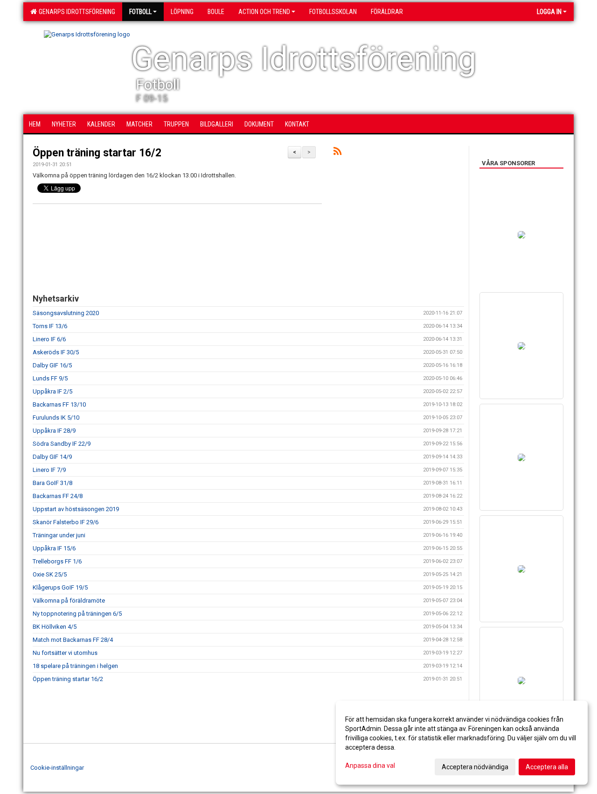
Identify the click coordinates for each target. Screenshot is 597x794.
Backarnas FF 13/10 (59, 404)
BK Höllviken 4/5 (54, 626)
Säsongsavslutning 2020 (66, 312)
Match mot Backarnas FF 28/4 (73, 639)
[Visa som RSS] (337, 152)
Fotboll (140, 11)
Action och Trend (264, 11)
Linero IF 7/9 (49, 469)
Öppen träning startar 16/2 (97, 153)
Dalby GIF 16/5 (52, 365)
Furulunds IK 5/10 (56, 417)
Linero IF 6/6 (49, 339)
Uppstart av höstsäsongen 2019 (76, 509)
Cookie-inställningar (57, 767)
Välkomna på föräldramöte (69, 600)
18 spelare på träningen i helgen (75, 665)
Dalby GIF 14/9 (52, 456)
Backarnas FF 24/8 (58, 495)
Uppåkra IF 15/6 (54, 548)
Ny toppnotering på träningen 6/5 (77, 613)
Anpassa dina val (370, 765)
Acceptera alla (547, 767)
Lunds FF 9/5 (50, 378)
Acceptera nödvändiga (475, 767)
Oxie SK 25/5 (50, 574)
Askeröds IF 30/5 (56, 352)
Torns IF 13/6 (50, 326)
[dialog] (462, 743)
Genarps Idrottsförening (75, 11)
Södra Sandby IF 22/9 (61, 443)
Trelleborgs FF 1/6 (57, 561)
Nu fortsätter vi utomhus (65, 652)
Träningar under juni (59, 535)
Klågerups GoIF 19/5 (60, 587)
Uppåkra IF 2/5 (52, 391)
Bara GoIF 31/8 (52, 482)
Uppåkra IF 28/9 (54, 430)
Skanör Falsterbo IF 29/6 (65, 522)
